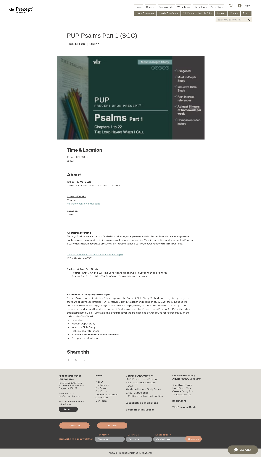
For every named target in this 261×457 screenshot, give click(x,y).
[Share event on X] (75, 360)
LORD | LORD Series (137, 392)
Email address (162, 435)
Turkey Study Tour (182, 394)
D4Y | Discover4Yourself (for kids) (144, 395)
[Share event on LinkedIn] (83, 360)
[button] (231, 5)
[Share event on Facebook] (68, 360)
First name (102, 435)
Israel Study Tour (181, 388)
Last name (133, 435)
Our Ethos (101, 391)
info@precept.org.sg (69, 396)
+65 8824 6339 (66, 393)
